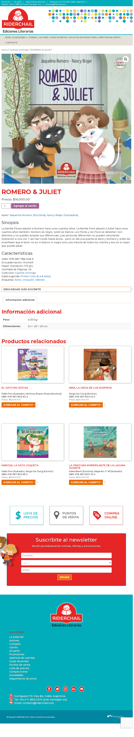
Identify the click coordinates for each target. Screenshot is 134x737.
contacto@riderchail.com (55, 4)
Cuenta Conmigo (19, 50)
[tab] (20, 300)
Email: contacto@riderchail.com (34, 703)
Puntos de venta (19, 664)
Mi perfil (17, 2)
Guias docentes (19, 661)
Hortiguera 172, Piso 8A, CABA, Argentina (67, 2)
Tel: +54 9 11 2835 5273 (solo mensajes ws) (40, 699)
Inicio (5, 50)
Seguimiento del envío (35, 2)
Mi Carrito (6, 2)
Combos (33, 37)
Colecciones (18, 37)
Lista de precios (19, 668)
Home (7, 37)
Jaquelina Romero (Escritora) (27, 215)
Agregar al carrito (25, 205)
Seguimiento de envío (23, 678)
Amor (18, 279)
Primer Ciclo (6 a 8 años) (35, 276)
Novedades (16, 675)
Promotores (16, 654)
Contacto (12, 43)
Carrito (13, 647)
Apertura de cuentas (22, 657)
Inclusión (28, 279)
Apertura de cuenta (109, 37)
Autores (43, 37)
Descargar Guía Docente (22, 289)
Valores (40, 279)
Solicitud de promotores (83, 37)
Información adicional (20, 299)
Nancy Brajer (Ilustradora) (62, 215)
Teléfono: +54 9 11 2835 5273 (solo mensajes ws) (21, 4)
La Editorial (16, 637)
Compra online (18, 671)
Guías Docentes (58, 37)
